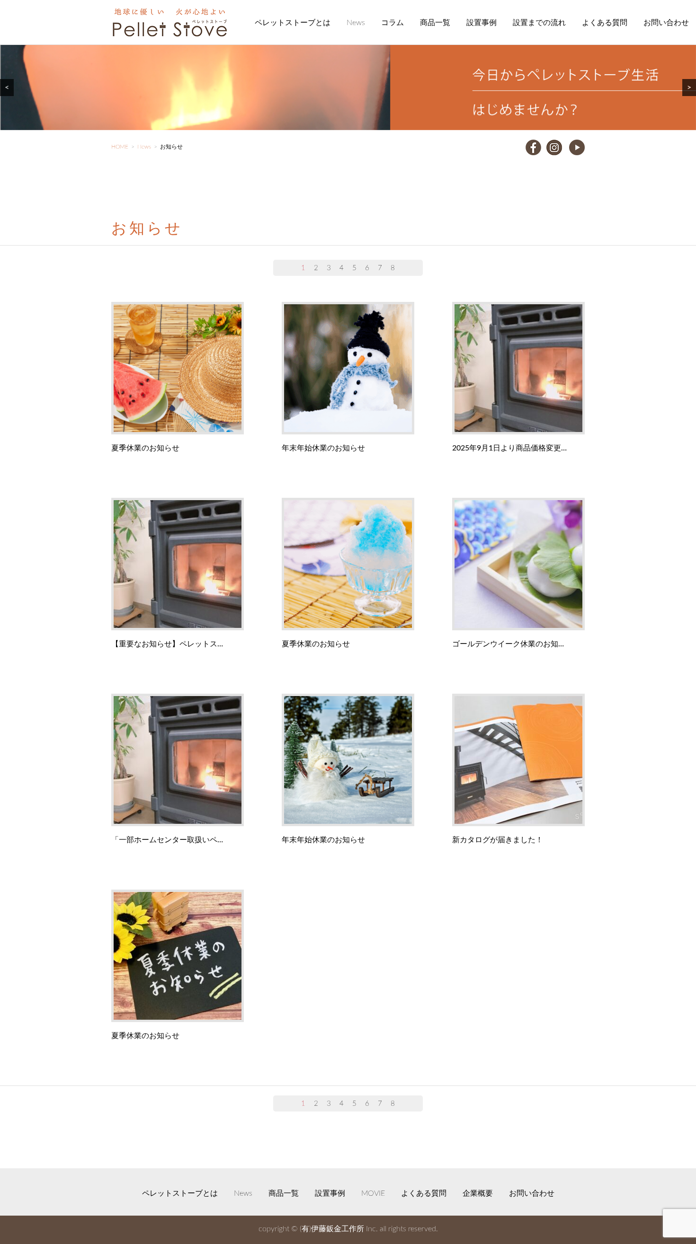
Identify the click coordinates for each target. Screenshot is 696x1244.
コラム (392, 22)
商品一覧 (435, 22)
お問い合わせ (666, 22)
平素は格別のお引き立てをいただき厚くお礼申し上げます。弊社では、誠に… (176, 369)
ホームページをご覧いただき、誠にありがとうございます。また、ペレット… (176, 760)
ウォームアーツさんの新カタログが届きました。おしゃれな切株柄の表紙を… (516, 760)
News (356, 22)
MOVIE (373, 1193)
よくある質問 (604, 22)
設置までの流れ (539, 22)
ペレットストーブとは (292, 22)
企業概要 (478, 1193)
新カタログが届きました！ (497, 840)
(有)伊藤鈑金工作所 (332, 1229)
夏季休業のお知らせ (145, 448)
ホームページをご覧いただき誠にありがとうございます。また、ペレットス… (516, 369)
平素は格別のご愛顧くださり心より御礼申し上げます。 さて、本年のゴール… (516, 564)
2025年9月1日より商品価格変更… (509, 448)
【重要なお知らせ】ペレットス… (167, 644)
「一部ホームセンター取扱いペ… (167, 840)
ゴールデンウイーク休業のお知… (508, 644)
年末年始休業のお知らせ (323, 448)
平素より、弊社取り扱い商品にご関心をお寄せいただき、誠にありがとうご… (176, 564)
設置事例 (481, 22)
